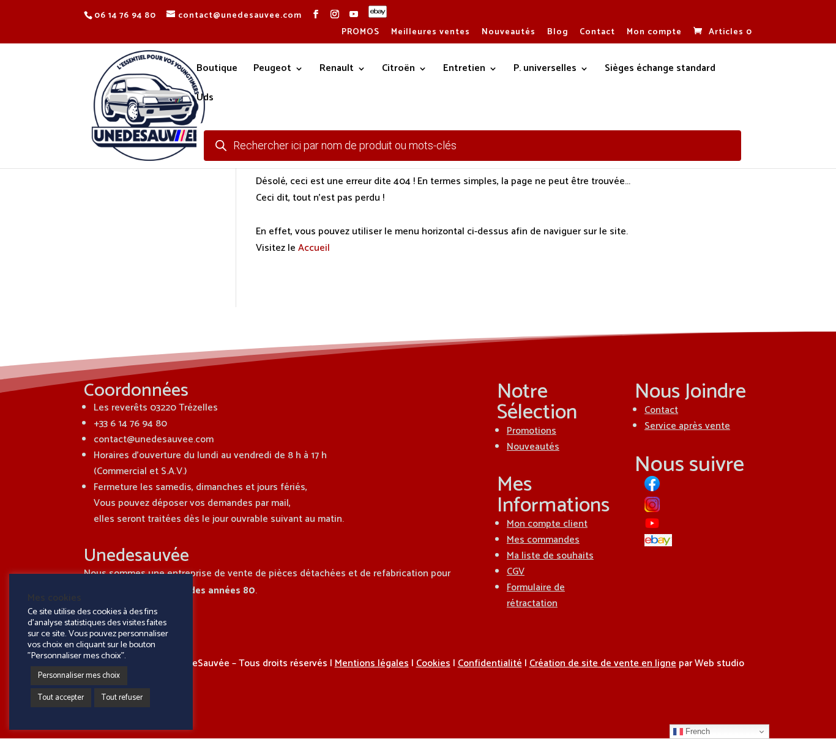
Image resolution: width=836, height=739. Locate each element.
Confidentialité (490, 663)
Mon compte (654, 33)
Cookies (433, 663)
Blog (557, 33)
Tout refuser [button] (122, 697)
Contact (597, 33)
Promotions (531, 431)
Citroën (398, 70)
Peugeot (272, 70)
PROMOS (360, 33)
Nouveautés (509, 33)
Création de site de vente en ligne (602, 663)
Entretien (464, 70)
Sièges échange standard (660, 70)
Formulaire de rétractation (536, 595)
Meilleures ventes (430, 33)
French (696, 731)
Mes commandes (543, 540)
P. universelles (545, 70)
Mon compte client (547, 524)
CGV (515, 571)
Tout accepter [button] (61, 697)
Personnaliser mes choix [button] (79, 675)
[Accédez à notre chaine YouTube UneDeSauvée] (354, 15)
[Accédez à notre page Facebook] (316, 15)
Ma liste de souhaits (550, 556)
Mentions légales (372, 663)
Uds (205, 100)
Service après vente (687, 426)
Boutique (216, 70)
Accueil (314, 248)
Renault (336, 70)
